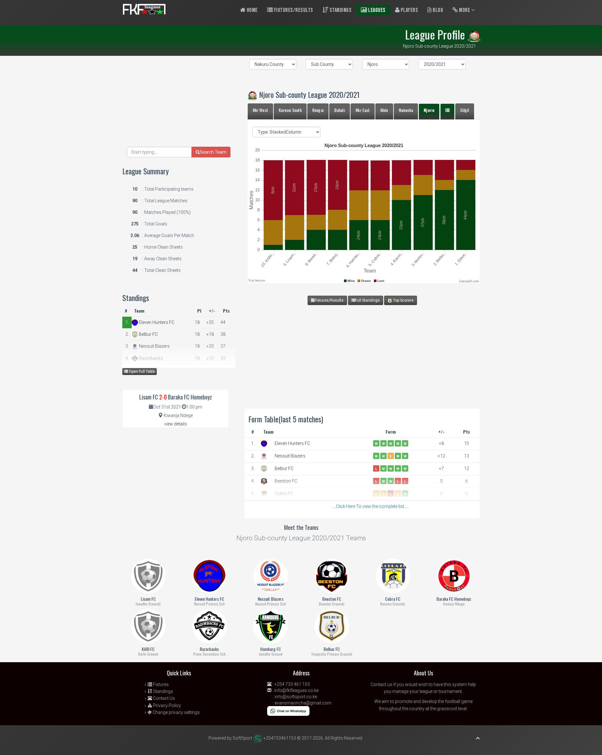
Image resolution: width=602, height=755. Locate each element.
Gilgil (464, 110)
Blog (437, 10)
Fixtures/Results (293, 10)
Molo (384, 110)
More (464, 10)
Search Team (213, 152)
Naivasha (406, 110)
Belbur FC (284, 468)
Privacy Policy (166, 705)
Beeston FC (286, 480)
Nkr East (363, 110)
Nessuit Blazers (290, 455)
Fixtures (160, 684)
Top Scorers (403, 300)
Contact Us (163, 698)
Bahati (339, 110)
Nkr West (260, 110)
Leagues (376, 10)
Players (408, 10)
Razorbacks (150, 358)
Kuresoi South (290, 110)
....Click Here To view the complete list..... (370, 506)
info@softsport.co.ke (296, 696)
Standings (339, 10)
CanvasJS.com (469, 281)
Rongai (318, 110)
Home (252, 10)
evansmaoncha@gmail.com (303, 702)
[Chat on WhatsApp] (288, 710)
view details (175, 423)
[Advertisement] (362, 349)
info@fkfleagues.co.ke (296, 690)
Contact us (381, 684)
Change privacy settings (176, 712)
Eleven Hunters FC (292, 443)
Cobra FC (284, 493)
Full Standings (367, 300)
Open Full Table (141, 371)
